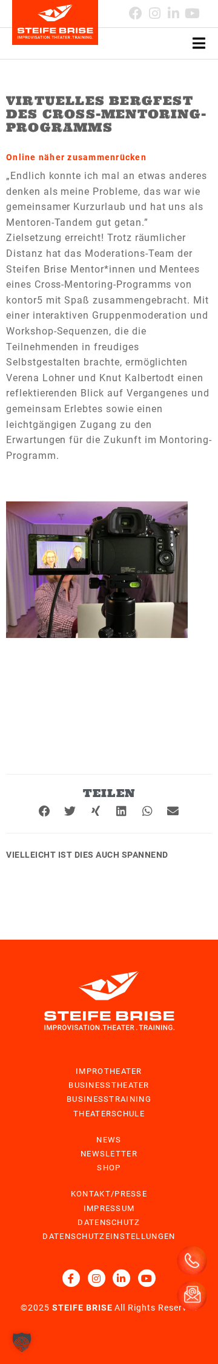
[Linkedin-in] (173, 13)
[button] (45, 811)
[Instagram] (96, 1278)
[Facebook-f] (71, 1278)
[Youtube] (192, 13)
